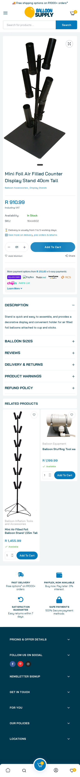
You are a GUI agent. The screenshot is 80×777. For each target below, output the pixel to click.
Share (72, 255)
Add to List (24, 283)
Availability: (12, 215)
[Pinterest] (20, 664)
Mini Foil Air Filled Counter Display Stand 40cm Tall (34, 177)
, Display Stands (38, 187)
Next (72, 486)
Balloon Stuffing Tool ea (59, 449)
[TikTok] (36, 664)
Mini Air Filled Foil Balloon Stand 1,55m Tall (21, 531)
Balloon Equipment (54, 443)
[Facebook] (13, 664)
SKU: (8, 221)
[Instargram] (28, 664)
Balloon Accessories (16, 187)
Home (6, 34)
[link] (34, 414)
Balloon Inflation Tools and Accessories (19, 522)
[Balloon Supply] (39, 13)
